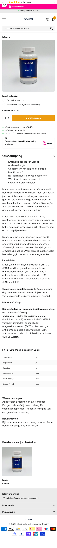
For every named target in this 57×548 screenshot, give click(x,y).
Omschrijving (12, 156)
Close (28, 505)
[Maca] (17, 461)
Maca (5, 479)
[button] (9, 115)
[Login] (47, 19)
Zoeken (51, 28)
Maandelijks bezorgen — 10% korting (23, 104)
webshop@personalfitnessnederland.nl (22, 498)
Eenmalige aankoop (15, 100)
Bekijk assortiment (4, 19)
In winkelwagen (33, 118)
